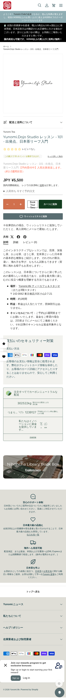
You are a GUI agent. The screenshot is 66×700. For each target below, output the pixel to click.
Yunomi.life (15, 690)
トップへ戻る (33, 591)
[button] (53, 5)
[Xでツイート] (12, 237)
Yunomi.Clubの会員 (23, 14)
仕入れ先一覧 (33, 534)
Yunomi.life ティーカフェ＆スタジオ (39, 286)
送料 (42, 185)
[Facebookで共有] (18, 237)
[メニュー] (60, 5)
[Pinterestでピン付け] (25, 237)
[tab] (5, 242)
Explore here (33, 470)
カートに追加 (50, 204)
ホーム (6, 46)
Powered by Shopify (29, 690)
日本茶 (38, 571)
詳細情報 (33, 437)
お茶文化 (47, 571)
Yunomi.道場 (48, 574)
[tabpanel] (33, 289)
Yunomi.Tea (9, 131)
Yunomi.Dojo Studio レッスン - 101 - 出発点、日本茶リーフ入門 (30, 49)
